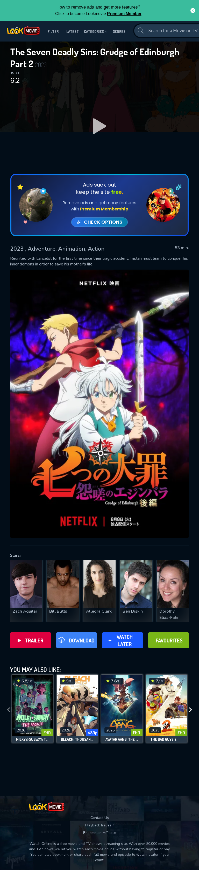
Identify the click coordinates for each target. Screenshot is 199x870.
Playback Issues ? (99, 825)
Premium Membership (104, 209)
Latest (72, 31)
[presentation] (8, 710)
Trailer (34, 640)
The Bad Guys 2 (163, 739)
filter (53, 31)
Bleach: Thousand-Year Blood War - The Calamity (77, 739)
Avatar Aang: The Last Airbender (121, 739)
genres (119, 31)
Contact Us (99, 817)
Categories (94, 31)
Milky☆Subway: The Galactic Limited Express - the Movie (32, 739)
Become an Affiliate (99, 832)
